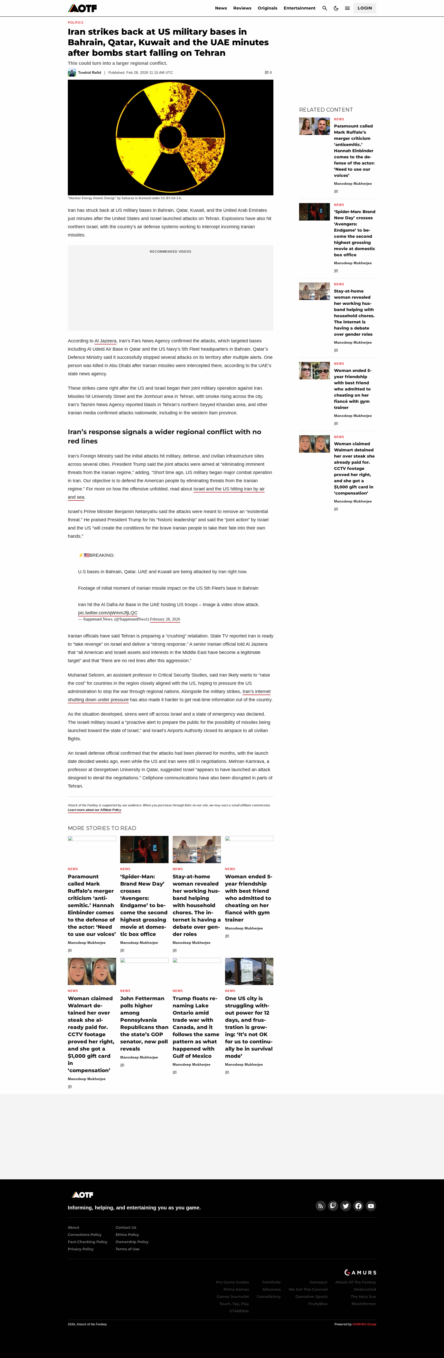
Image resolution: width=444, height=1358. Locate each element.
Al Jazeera (105, 340)
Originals (268, 8)
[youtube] (371, 1206)
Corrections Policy (84, 1234)
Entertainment (300, 8)
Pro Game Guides (232, 1282)
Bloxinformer (363, 1303)
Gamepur (319, 1282)
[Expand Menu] (347, 8)
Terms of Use (128, 1249)
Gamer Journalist (233, 1296)
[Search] (325, 8)
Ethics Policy (127, 1234)
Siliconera (272, 1289)
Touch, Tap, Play (234, 1303)
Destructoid (365, 1289)
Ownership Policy (132, 1241)
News (221, 8)
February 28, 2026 (165, 619)
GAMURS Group (364, 1324)
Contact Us (126, 1227)
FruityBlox (318, 1303)
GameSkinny (269, 1296)
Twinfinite (271, 1282)
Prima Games (236, 1289)
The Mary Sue (363, 1296)
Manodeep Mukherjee (87, 943)
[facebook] (358, 1206)
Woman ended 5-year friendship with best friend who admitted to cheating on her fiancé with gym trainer (248, 898)
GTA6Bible (239, 1311)
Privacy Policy (81, 1249)
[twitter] (345, 1206)
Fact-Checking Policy (87, 1241)
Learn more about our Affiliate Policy (94, 810)
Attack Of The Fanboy (355, 1282)
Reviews (242, 8)
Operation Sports (311, 1296)
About (73, 1227)
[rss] (321, 1206)
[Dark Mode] (336, 8)
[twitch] (333, 1206)
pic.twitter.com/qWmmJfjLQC (107, 612)
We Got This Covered (308, 1289)
